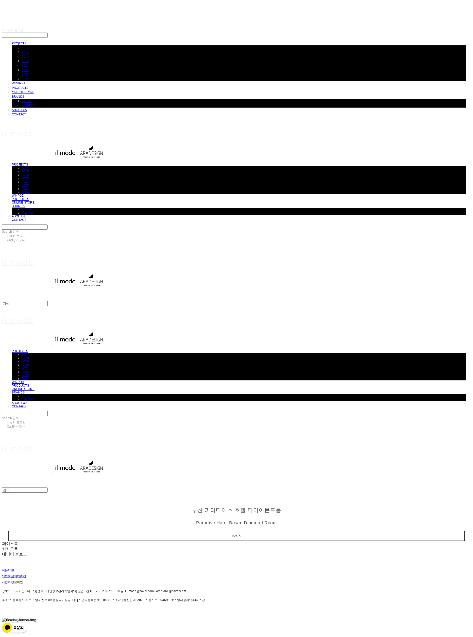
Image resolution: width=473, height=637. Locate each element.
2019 (25, 56)
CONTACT (19, 114)
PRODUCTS (20, 87)
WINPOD (18, 83)
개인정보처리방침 (14, 576)
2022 (25, 70)
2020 (25, 61)
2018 (25, 52)
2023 (25, 74)
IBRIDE (27, 101)
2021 (25, 65)
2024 (25, 78)
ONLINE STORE (23, 92)
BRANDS (18, 96)
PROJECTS (19, 43)
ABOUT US (19, 110)
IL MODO (28, 105)
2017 (25, 47)
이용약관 (8, 570)
